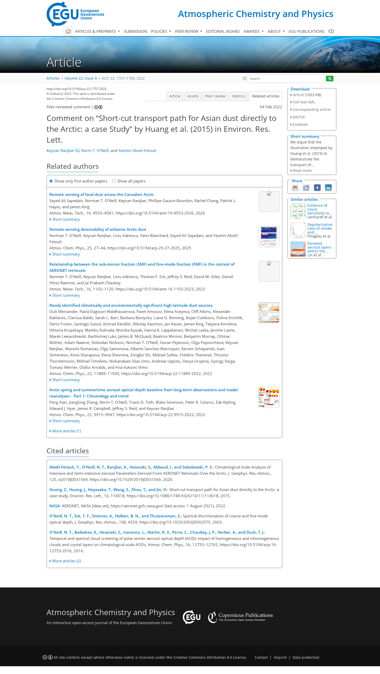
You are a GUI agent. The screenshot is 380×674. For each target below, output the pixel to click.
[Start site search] (329, 79)
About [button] (275, 31)
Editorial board (223, 31)
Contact (261, 657)
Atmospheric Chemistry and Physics (255, 13)
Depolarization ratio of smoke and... (320, 228)
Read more (302, 170)
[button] (245, 78)
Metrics (238, 96)
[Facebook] (317, 187)
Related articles (265, 96)
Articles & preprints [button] (96, 31)
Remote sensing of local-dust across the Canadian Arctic (101, 194)
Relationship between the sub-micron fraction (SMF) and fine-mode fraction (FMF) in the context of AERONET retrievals (141, 267)
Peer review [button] (187, 31)
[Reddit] (306, 187)
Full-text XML (304, 101)
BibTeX (299, 116)
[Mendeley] (295, 187)
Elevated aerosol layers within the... (319, 247)
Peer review (215, 96)
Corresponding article (312, 109)
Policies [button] (159, 31)
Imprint (280, 657)
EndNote (300, 124)
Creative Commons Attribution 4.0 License (209, 657)
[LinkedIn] (328, 187)
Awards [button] (252, 31)
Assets (193, 96)
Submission (135, 31)
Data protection (306, 657)
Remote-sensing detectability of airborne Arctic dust (97, 229)
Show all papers (131, 180)
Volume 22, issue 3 (81, 78)
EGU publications (306, 31)
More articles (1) (66, 430)
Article (174, 96)
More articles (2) (66, 560)
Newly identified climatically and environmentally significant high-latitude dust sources (130, 305)
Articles (53, 78)
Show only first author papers (81, 180)
